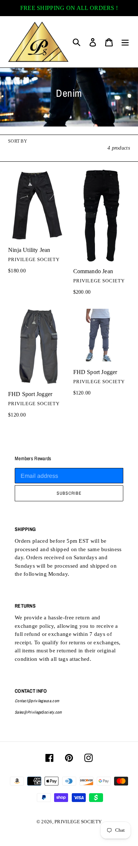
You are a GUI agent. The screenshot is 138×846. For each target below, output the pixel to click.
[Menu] (125, 42)
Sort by (17, 141)
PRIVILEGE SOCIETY (78, 821)
